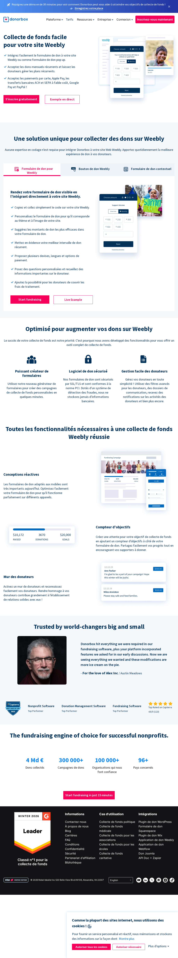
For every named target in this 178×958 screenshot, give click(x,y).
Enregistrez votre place (89, 8)
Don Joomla (147, 853)
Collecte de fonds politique (117, 822)
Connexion (123, 19)
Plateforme (53, 19)
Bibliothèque (73, 862)
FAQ (67, 840)
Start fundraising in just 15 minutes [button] (89, 795)
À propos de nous (76, 826)
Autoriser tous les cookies (91, 946)
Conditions (72, 844)
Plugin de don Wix (150, 835)
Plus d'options (157, 946)
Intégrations (148, 814)
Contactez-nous (75, 822)
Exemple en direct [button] (62, 99)
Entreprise (104, 19)
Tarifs (69, 19)
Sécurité (70, 853)
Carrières (71, 835)
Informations (74, 814)
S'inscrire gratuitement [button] (21, 99)
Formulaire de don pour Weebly (37, 171)
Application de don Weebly (156, 840)
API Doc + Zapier (150, 858)
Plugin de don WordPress (155, 822)
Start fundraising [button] (29, 299)
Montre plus (126, 939)
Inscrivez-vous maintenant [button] (155, 19)
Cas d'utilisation (111, 814)
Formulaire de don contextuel (151, 169)
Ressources (84, 19)
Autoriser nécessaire (128, 946)
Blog (68, 831)
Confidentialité (74, 849)
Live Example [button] (73, 300)
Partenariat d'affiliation (80, 858)
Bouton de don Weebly (94, 169)
